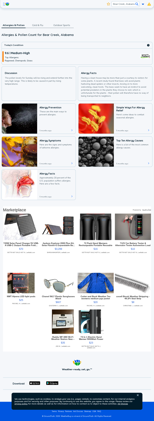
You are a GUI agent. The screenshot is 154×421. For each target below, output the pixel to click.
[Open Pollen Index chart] (148, 45)
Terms (54, 411)
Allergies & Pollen (14, 25)
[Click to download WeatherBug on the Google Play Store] (52, 383)
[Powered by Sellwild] (146, 210)
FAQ (99, 411)
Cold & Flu (37, 25)
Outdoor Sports (61, 25)
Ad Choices (123, 404)
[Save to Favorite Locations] (108, 4)
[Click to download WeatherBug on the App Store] (34, 383)
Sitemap (87, 411)
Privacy (61, 411)
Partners (68, 411)
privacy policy (21, 404)
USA (94, 411)
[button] (138, 395)
